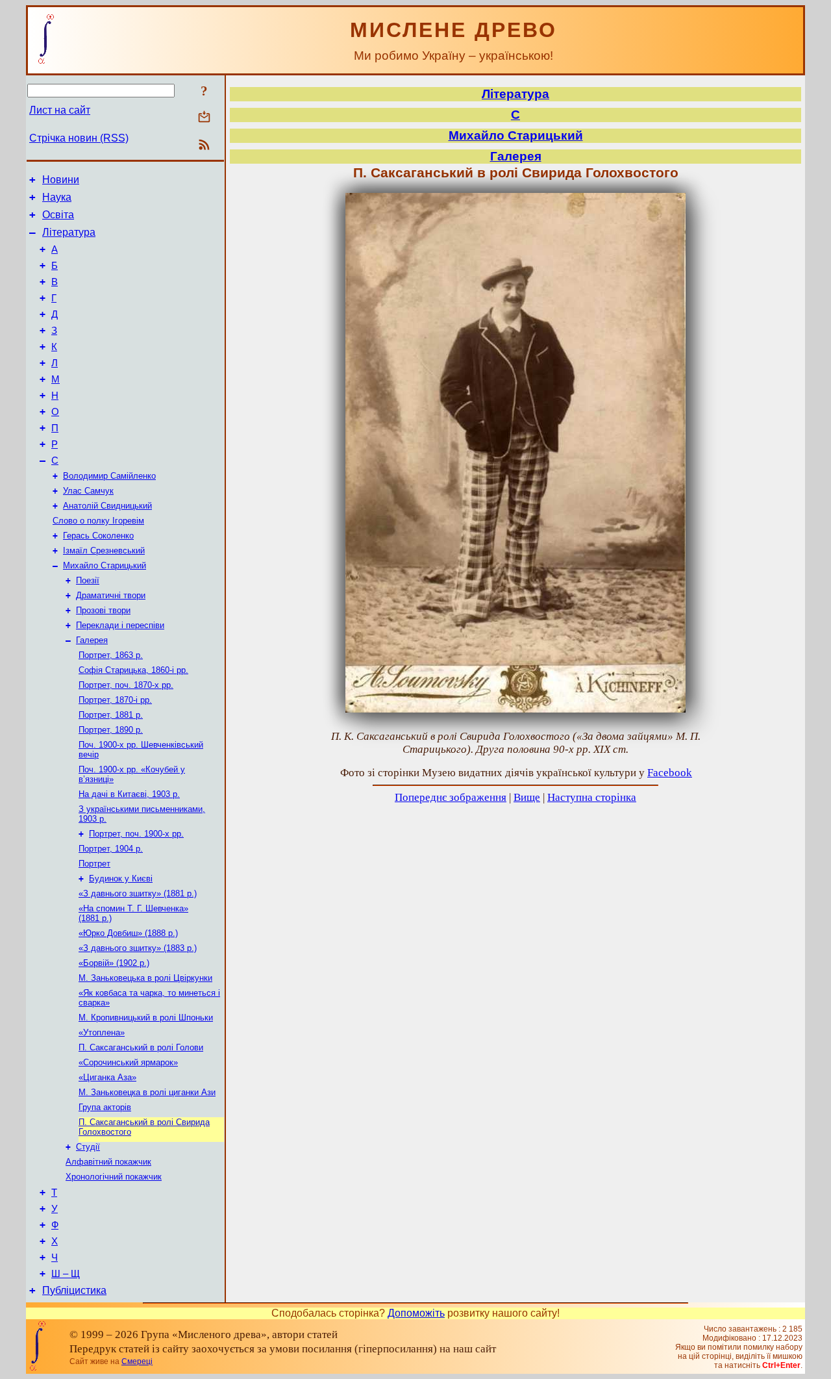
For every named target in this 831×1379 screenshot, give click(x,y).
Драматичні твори (110, 595)
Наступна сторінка (591, 797)
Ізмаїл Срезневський (104, 550)
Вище (527, 797)
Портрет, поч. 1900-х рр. (136, 834)
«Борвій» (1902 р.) (114, 963)
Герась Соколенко (98, 535)
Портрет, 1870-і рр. (115, 700)
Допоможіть (416, 1313)
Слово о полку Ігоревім (98, 520)
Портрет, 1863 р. (111, 655)
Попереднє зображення (450, 797)
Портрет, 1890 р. (111, 730)
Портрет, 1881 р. (111, 715)
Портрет (94, 863)
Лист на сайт (59, 110)
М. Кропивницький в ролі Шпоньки (146, 1017)
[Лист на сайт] (204, 118)
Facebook (669, 772)
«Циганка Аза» (107, 1077)
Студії (88, 1147)
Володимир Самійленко (109, 476)
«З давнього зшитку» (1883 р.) (138, 948)
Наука (56, 197)
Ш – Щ (65, 1274)
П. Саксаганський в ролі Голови (141, 1047)
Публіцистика (74, 1290)
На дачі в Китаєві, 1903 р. (129, 794)
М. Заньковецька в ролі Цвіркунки (145, 978)
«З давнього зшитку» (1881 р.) (138, 893)
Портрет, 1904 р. (111, 849)
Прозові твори (103, 610)
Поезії (87, 580)
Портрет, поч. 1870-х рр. (126, 685)
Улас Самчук (88, 491)
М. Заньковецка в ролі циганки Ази (147, 1092)
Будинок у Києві (121, 878)
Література (68, 232)
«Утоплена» (102, 1032)
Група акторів (105, 1107)
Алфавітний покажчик (108, 1162)
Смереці (137, 1361)
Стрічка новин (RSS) (79, 138)
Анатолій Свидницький (107, 506)
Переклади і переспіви (120, 625)
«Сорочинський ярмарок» (128, 1062)
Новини (60, 179)
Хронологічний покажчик (114, 1177)
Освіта (58, 214)
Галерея (92, 640)
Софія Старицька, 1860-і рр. (133, 670)
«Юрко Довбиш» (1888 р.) (128, 933)
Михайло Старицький (104, 565)
